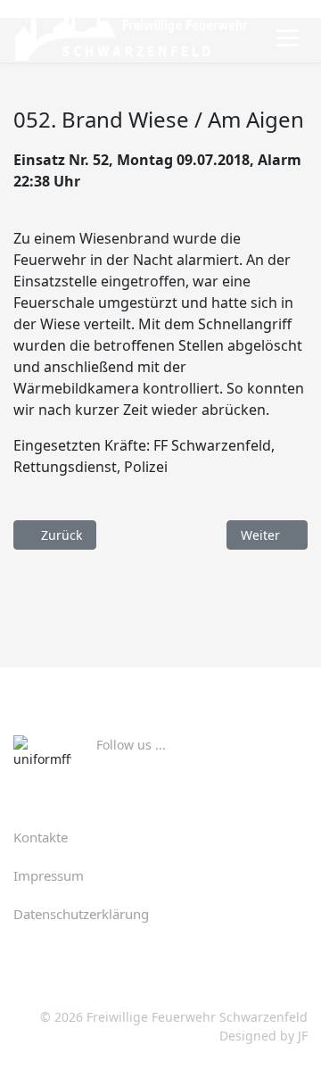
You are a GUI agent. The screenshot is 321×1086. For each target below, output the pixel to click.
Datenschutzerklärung (81, 914)
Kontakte (40, 837)
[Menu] (287, 37)
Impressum (48, 875)
